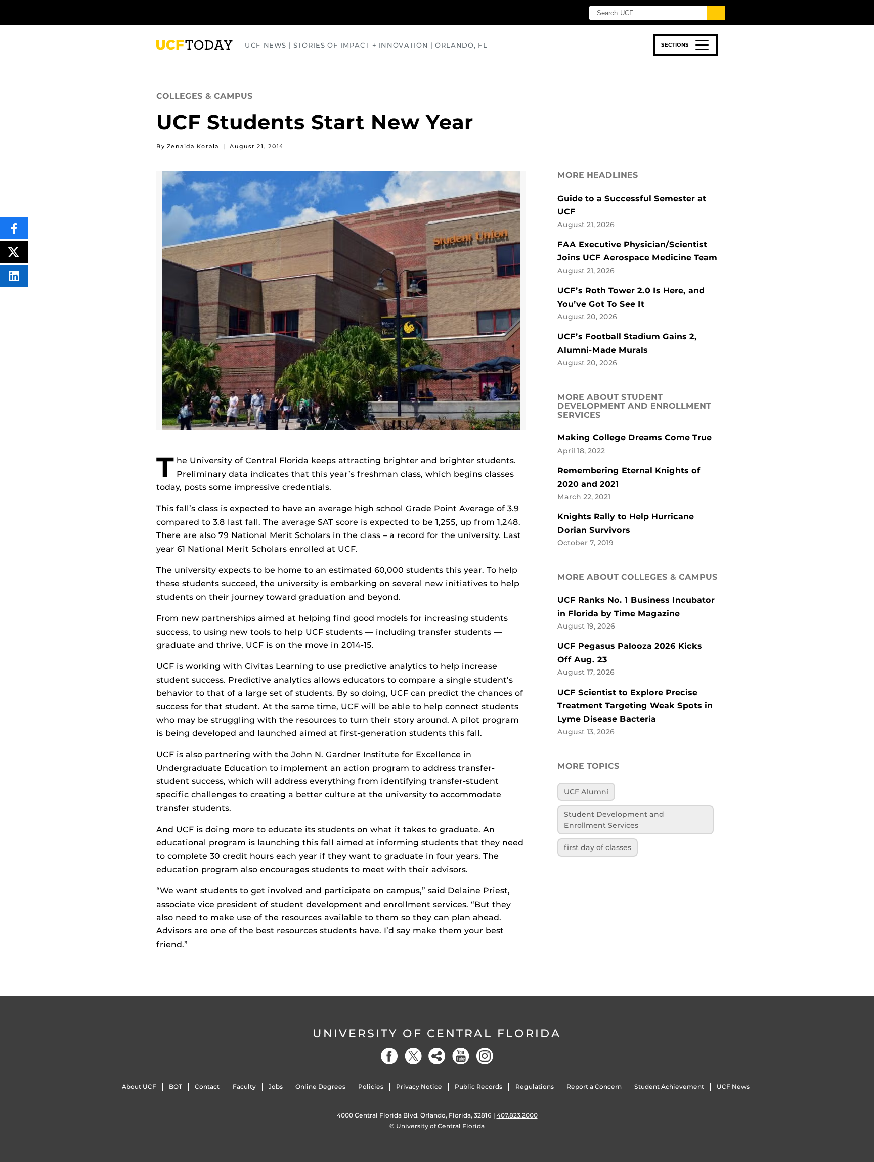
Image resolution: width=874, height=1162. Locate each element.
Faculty (244, 1086)
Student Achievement (669, 1086)
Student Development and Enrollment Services (614, 819)
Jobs (276, 1086)
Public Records (478, 1086)
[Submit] (716, 13)
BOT (175, 1086)
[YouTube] (460, 1056)
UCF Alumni (586, 792)
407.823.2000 (517, 1115)
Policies (370, 1086)
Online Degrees (320, 1086)
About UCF (139, 1086)
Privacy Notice (419, 1086)
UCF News (733, 1086)
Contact (207, 1086)
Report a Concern (594, 1086)
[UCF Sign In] (542, 13)
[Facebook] (389, 1056)
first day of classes (597, 847)
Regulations (534, 1086)
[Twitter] (413, 1056)
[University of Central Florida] (230, 12)
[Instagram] (484, 1056)
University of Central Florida (437, 1033)
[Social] (437, 1056)
